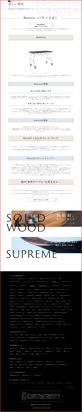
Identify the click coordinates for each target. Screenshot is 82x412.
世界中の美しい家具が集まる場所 (43, 407)
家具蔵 (45, 334)
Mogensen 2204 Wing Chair (21, 306)
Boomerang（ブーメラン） (33, 292)
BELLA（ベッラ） (55, 295)
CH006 (60, 278)
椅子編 (22, 309)
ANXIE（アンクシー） (49, 301)
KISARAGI (39, 309)
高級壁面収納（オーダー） (50, 351)
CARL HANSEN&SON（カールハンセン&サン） (57, 334)
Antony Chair (63, 301)
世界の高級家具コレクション (16, 345)
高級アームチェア (59, 348)
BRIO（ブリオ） (12, 292)
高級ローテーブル (32, 348)
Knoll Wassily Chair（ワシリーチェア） (40, 318)
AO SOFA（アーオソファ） (39, 301)
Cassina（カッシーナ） (14, 340)
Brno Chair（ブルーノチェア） (64, 289)
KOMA (11, 334)
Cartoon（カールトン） (24, 285)
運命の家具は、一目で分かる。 (16, 1)
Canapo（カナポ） (66, 285)
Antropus (57, 301)
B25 (58, 298)
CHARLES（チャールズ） (33, 278)
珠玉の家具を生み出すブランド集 (17, 331)
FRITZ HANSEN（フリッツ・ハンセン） (27, 340)
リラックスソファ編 (26, 281)
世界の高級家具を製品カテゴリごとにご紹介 (41, 25)
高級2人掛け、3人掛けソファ (39, 351)
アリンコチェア (54, 309)
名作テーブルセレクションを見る (41, 199)
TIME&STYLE (57, 337)
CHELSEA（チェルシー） (21, 278)
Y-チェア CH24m (62, 309)
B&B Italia (38, 340)
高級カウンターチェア (68, 348)
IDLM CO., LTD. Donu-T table (34, 306)
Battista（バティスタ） (14, 298)
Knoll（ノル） (44, 340)
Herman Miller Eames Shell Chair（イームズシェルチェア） (45, 321)
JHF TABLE (59, 324)
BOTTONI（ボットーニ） (22, 292)
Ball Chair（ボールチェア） (37, 298)
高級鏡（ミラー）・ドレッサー (41, 354)
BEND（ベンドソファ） (68, 324)
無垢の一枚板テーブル (31, 361)
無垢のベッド (28, 367)
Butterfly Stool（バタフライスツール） (41, 289)
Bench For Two (46, 295)
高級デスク (18, 354)
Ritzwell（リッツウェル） (21, 337)
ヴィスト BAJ (69, 309)
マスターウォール (33, 334)
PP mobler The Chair (47, 315)
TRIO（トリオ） (66, 306)
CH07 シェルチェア (53, 278)
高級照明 (32, 354)
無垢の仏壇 (35, 367)
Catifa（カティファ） (13, 285)
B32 (45, 298)
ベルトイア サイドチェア (14, 327)
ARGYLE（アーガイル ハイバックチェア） (17, 301)
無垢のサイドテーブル (50, 361)
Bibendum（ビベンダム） (32, 327)
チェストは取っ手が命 (36, 375)
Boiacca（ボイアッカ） (61, 292)
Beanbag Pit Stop (39, 295)
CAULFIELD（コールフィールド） (56, 282)
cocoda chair (12, 312)
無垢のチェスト (12, 367)
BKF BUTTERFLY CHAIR (14, 318)
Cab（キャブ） (29, 289)
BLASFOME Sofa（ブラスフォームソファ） (47, 292)
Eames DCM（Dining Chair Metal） (60, 312)
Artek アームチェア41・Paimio (26, 318)
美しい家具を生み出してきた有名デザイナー (19, 380)
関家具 (21, 334)
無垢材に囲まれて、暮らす (16, 358)
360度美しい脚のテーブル (26, 375)
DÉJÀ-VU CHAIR (46, 309)
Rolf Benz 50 (12, 306)
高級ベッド (12, 354)
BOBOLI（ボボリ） (13, 295)
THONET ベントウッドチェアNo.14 (56, 318)
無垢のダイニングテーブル (21, 361)
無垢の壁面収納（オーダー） (64, 364)
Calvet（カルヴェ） (21, 289)
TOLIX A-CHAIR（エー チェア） (15, 321)
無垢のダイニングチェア (60, 361)
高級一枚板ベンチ (20, 351)
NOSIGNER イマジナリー (14, 309)
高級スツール (12, 351)
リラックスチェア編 (35, 281)
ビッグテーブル (23, 327)
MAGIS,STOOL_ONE (29, 324)
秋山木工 (40, 334)
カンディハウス (12, 337)
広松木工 (63, 337)
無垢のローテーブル (41, 361)
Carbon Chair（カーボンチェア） (33, 286)
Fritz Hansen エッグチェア (57, 315)
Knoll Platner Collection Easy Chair (16, 315)
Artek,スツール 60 (61, 321)
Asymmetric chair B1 (51, 298)
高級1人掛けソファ (28, 351)
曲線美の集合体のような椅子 (15, 375)
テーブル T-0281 (42, 327)
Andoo (69, 301)
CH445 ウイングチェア (44, 278)
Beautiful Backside (30, 295)
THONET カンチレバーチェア (28, 321)
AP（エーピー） (29, 301)
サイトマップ (71, 387)
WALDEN (26, 334)
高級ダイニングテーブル (14, 348)
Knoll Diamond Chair (37, 315)
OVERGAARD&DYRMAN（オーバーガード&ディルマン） (38, 337)
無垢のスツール (32, 364)
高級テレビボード (67, 351)
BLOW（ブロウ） (22, 295)
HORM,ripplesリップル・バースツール (16, 324)
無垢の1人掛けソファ (40, 364)
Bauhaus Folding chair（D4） (65, 295)
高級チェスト (59, 351)
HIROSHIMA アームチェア (31, 312)
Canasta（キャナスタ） (56, 285)
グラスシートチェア (28, 315)
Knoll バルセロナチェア (21, 312)
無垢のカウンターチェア (23, 364)
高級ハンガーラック (25, 354)
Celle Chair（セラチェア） (66, 281)
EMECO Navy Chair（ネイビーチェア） (45, 312)
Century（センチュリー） (45, 281)
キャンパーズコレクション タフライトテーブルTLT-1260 (52, 306)
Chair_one (33, 309)
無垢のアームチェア (13, 364)
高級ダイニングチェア (50, 348)
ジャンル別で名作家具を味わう (17, 275)
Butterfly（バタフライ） (51, 324)
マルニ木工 (16, 334)
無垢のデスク (12, 361)
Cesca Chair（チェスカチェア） (15, 281)
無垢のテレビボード (20, 367)
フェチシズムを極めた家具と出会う (18, 372)
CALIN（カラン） (13, 289)
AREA (51, 337)
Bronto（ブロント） (53, 289)
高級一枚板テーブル (23, 348)
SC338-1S (36, 324)
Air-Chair (27, 309)
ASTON (62, 298)
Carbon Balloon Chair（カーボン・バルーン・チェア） (44, 286)
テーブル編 (43, 324)
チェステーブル (12, 278)
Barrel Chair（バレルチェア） (25, 298)
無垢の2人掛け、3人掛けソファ (51, 364)
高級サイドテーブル (41, 348)
